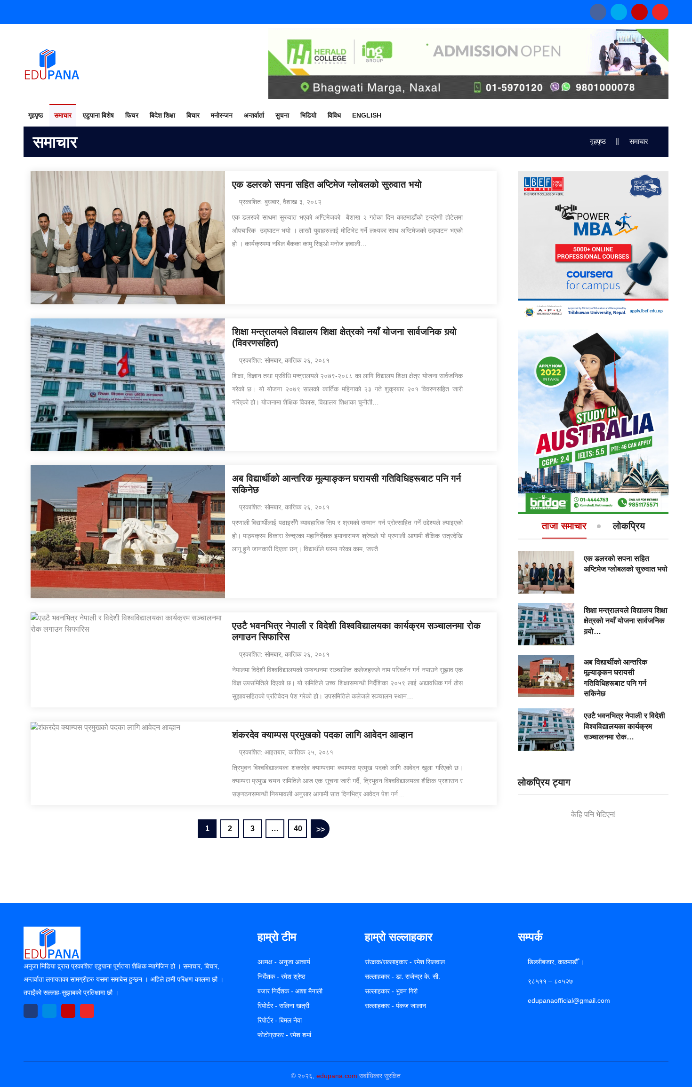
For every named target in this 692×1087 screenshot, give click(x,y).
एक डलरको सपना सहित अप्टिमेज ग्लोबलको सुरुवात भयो (327, 184)
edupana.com (336, 1075)
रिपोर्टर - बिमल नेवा (279, 1020)
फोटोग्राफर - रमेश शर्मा (284, 1035)
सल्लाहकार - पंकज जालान (395, 1005)
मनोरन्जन (222, 115)
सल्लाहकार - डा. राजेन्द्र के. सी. (402, 976)
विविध (334, 115)
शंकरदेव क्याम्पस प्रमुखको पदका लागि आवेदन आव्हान (322, 735)
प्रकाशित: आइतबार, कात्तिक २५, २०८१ (286, 752)
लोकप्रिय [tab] (629, 526)
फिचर (131, 115)
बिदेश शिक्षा (162, 115)
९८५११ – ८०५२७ (550, 981)
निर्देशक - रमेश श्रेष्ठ (281, 976)
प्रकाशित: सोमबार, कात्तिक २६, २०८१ (284, 360)
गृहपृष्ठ (35, 115)
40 (298, 829)
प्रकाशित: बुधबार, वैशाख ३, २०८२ (280, 202)
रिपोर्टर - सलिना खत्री (283, 1005)
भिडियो (308, 115)
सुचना (282, 115)
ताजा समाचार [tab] (564, 526)
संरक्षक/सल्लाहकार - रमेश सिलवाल (405, 962)
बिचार (193, 115)
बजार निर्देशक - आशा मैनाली (289, 991)
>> (320, 829)
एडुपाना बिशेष (98, 115)
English (366, 115)
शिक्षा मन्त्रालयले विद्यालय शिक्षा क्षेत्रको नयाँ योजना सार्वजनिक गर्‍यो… (626, 620)
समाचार (63, 115)
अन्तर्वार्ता (254, 115)
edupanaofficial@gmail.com (569, 1000)
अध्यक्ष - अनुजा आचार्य (283, 962)
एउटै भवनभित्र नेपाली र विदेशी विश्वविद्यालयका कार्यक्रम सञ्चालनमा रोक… (624, 726)
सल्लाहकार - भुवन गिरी (391, 991)
